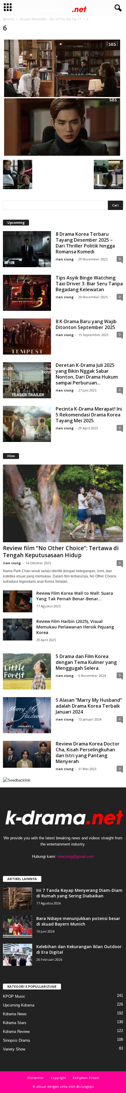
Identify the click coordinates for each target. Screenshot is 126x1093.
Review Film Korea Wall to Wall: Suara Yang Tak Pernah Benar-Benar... (74, 595)
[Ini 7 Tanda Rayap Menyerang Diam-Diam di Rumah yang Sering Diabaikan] (17, 898)
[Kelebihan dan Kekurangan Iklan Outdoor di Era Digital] (17, 955)
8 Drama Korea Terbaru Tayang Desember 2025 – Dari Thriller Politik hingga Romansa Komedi (85, 243)
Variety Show (14, 1049)
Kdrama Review (16, 1031)
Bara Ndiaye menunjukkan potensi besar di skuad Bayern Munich (78, 921)
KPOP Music (14, 996)
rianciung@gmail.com (75, 856)
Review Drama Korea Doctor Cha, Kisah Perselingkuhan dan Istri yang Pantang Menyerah (88, 752)
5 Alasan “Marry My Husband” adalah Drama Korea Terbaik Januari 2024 (89, 706)
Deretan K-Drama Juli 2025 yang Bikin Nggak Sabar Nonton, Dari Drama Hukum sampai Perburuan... (87, 374)
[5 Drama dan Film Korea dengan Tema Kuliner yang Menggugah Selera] (27, 671)
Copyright (58, 1077)
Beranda (8, 19)
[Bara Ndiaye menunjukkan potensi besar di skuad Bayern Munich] (17, 927)
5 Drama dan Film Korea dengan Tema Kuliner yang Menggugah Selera (86, 662)
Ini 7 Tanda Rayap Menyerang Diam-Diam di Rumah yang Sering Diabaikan (79, 893)
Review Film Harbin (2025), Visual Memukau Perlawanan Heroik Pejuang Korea (75, 626)
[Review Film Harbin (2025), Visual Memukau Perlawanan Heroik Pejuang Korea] (17, 629)
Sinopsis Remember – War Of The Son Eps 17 (50, 19)
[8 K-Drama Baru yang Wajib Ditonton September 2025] (27, 336)
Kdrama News (15, 1014)
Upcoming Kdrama (18, 1005)
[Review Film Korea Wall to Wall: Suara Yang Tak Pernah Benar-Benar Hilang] (17, 601)
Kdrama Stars (14, 1023)
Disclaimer (35, 1077)
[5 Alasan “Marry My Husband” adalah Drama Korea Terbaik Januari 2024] (27, 715)
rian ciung (65, 259)
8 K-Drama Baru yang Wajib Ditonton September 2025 (86, 324)
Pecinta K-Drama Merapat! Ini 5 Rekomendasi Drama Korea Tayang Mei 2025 (89, 415)
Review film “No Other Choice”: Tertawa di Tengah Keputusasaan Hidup (61, 551)
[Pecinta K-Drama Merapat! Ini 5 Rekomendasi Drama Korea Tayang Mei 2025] (27, 424)
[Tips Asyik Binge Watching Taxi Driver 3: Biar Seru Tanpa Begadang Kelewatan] (27, 293)
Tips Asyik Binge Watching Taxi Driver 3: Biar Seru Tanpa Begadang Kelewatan (89, 283)
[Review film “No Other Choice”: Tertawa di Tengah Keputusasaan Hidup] (63, 503)
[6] (63, 97)
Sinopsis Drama (16, 1040)
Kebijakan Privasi (86, 1077)
